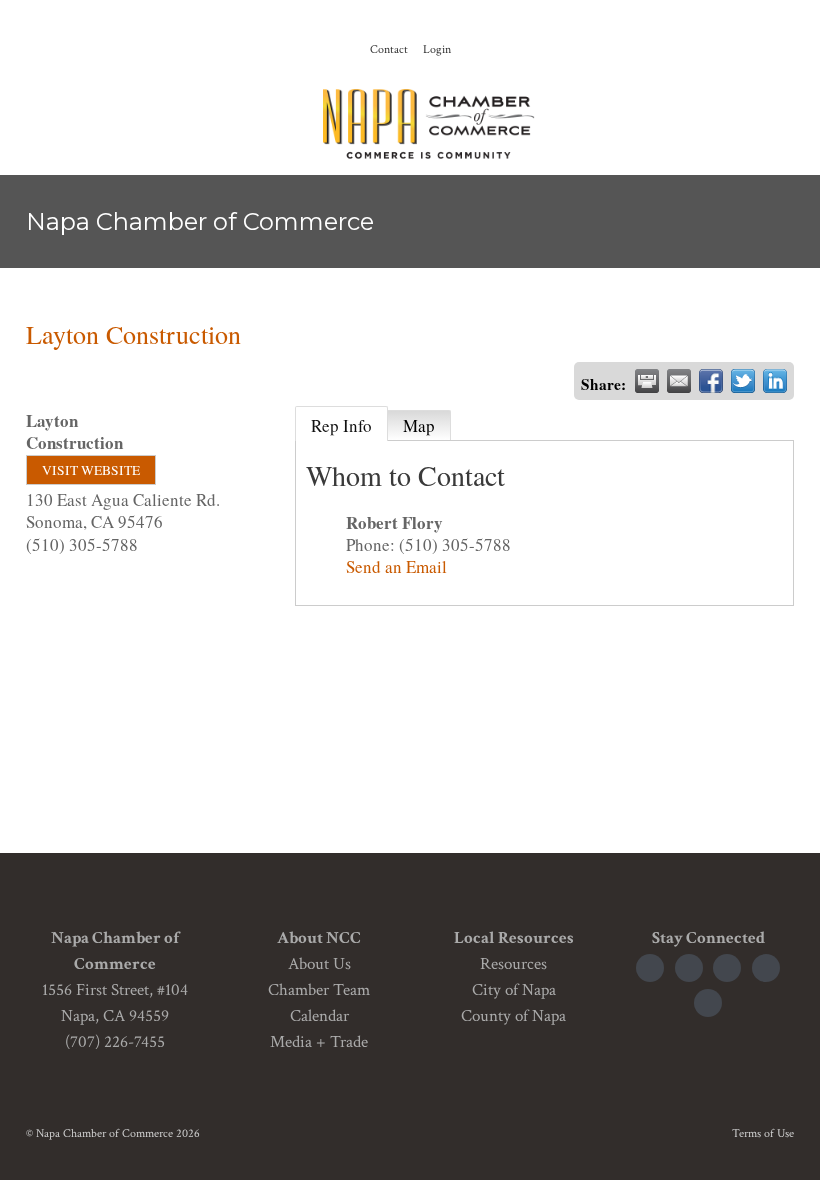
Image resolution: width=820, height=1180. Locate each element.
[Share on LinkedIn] (775, 381)
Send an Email (396, 566)
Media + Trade (319, 1042)
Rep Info (341, 425)
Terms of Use (763, 1133)
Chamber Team (319, 990)
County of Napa (513, 1016)
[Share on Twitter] (743, 381)
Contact (389, 49)
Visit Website (91, 470)
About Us (319, 964)
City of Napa (514, 990)
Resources (513, 964)
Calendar (319, 1016)
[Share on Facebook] (711, 381)
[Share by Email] (679, 381)
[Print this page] (647, 381)
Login (437, 49)
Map (419, 425)
